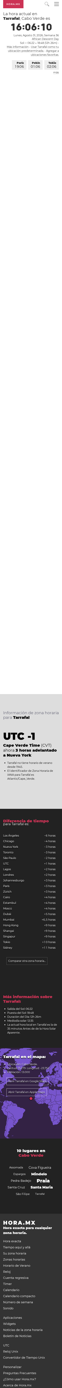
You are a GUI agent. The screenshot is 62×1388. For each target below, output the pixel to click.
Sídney (7, 947)
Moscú (7, 908)
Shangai (8, 930)
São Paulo (9, 858)
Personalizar (12, 1367)
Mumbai (8, 919)
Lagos (7, 869)
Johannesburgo (13, 880)
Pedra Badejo (21, 1181)
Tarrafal (40, 1193)
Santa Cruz (16, 1187)
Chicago (8, 841)
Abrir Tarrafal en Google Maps (27, 1081)
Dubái (7, 914)
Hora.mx (13, 4)
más (56, 72)
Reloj (7, 1272)
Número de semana (18, 1302)
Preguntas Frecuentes (19, 1373)
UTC (6, 863)
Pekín (35, 65)
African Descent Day (45, 39)
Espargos (19, 1174)
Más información (18, 46)
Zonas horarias (14, 1259)
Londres (8, 874)
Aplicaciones (12, 1318)
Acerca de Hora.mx (17, 1385)
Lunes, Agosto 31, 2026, (36, 35)
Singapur (9, 936)
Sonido (8, 1308)
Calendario (11, 1290)
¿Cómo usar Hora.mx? (19, 1379)
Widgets (9, 1324)
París (19, 65)
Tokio (51, 65)
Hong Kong (10, 925)
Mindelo (39, 1174)
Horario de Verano (16, 1265)
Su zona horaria (14, 1253)
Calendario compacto (19, 1296)
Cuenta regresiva (16, 1278)
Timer (7, 1284)
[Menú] (56, 4)
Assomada (16, 1167)
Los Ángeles (11, 835)
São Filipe (23, 1194)
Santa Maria (42, 1187)
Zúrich (7, 891)
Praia (43, 1181)
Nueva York (10, 846)
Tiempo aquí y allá (16, 1247)
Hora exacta (12, 1241)
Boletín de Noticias (17, 1336)
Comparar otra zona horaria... (27, 960)
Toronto (8, 852)
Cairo (6, 897)
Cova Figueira (40, 1168)
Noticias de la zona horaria (23, 1330)
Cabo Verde (31, 1155)
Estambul (9, 902)
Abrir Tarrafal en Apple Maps (26, 1092)
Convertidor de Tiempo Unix (24, 1357)
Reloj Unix (10, 1351)
